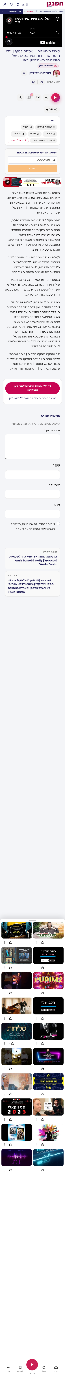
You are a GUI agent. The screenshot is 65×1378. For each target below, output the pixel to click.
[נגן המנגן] (32, 1364)
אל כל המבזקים (14, 11)
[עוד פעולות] (36, 942)
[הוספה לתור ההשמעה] (46, 97)
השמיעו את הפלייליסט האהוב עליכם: (37, 152)
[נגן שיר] (55, 97)
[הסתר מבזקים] (3, 11)
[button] (32, 920)
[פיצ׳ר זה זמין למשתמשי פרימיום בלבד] (29, 97)
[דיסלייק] (33, 82)
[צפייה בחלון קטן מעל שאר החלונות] (8, 41)
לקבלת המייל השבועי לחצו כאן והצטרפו (32, 388)
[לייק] (41, 82)
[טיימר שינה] (18, 4)
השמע (32, 168)
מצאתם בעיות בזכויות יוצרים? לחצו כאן (32, 398)
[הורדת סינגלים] (23, 4)
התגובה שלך (52, 430)
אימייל (54, 485)
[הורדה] (20, 97)
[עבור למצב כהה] (11, 4)
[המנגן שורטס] (27, 4)
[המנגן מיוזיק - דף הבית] (55, 4)
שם (56, 465)
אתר (56, 505)
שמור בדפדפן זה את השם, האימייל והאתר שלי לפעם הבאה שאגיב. (33, 527)
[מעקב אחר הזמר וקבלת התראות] (24, 73)
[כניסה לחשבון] (5, 4)
